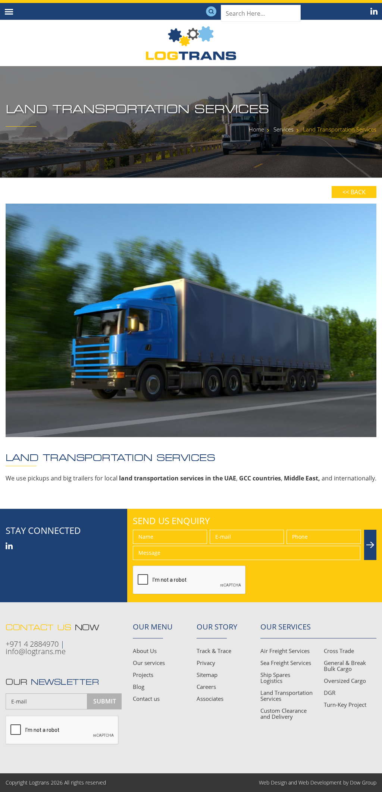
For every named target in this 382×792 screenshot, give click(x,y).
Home (256, 129)
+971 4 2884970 (32, 644)
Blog (138, 686)
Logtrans (39, 782)
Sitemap (207, 674)
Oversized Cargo (345, 680)
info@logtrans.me (36, 651)
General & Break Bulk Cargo (345, 665)
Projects (143, 674)
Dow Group (363, 782)
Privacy (206, 662)
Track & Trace (214, 651)
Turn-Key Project (345, 704)
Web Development (320, 782)
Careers (206, 686)
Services (283, 129)
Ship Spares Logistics (275, 677)
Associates (210, 698)
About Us (145, 651)
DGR (329, 692)
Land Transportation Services (286, 695)
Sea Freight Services (285, 662)
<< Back (354, 192)
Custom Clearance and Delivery (283, 713)
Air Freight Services (285, 651)
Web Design (273, 782)
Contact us (146, 698)
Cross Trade (339, 651)
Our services (149, 662)
